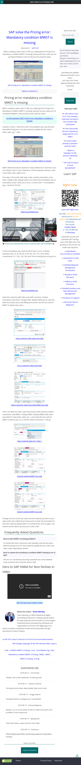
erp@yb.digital (70, 227)
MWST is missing (26, 659)
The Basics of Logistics (70, 298)
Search (70, 42)
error (33, 650)
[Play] (50, 233)
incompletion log (42, 650)
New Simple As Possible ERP (42, 2)
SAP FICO (35, 48)
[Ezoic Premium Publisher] (7, 762)
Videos (18, 760)
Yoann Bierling (39, 612)
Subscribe (70, 101)
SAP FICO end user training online (30, 602)
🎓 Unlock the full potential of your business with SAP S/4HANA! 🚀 (30, 221)
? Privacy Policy (45, 760)
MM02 (41, 654)
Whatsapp (71, 232)
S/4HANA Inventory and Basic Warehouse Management (71, 291)
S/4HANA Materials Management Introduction (71, 267)
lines (52, 650)
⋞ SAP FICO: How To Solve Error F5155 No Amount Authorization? (27, 639)
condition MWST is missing (19, 650)
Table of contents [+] (29, 91)
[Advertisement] (40, 17)
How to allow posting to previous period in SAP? (70, 143)
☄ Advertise (57, 760)
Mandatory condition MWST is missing (23, 654)
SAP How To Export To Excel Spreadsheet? (71, 165)
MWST (47, 654)
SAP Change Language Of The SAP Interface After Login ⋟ (34, 643)
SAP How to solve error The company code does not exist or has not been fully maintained (70, 119)
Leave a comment (29, 750)
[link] (5, 221)
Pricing (36, 659)
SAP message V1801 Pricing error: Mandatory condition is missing (30, 119)
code (6, 650)
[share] (41, 219)
